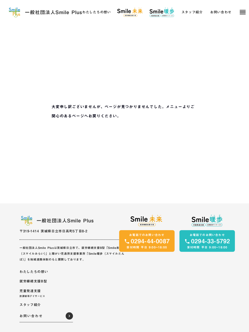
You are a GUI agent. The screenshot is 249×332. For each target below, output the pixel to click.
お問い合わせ (220, 12)
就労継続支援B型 (33, 281)
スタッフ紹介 (192, 12)
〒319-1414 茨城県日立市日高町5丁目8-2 (53, 231)
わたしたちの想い (96, 12)
